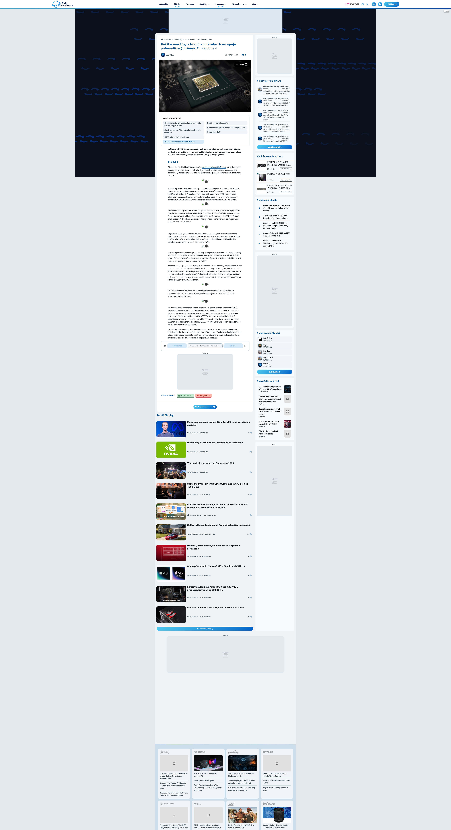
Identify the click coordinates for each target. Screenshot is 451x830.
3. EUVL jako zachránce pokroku (176, 137)
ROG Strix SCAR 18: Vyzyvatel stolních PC (205, 774)
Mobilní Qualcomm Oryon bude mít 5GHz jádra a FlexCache (213, 547)
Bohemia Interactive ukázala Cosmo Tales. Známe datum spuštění (174, 794)
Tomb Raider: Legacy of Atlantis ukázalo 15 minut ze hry (270, 411)
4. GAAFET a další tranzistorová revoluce (179, 142)
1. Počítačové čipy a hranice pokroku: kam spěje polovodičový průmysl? (182, 124)
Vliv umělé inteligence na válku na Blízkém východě (270, 387)
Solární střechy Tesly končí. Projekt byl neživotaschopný (218, 525)
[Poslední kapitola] (245, 345)
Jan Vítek (170, 55)
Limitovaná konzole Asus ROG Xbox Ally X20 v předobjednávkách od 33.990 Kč (212, 588)
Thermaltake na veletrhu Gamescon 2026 (210, 463)
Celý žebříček (274, 372)
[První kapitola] (165, 345)
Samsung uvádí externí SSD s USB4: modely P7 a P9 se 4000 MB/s (217, 485)
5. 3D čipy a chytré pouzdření (218, 123)
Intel (210, 39)
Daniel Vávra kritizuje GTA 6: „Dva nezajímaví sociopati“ (241, 826)
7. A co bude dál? (213, 132)
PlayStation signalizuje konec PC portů (269, 432)
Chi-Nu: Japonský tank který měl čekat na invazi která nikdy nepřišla (270, 399)
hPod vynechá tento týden (204, 781)
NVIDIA (192, 39)
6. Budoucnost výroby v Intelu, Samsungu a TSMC (226, 128)
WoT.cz (261, 404)
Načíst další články (205, 629)
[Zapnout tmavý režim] (380, 4)
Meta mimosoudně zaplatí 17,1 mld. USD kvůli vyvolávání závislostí (218, 423)
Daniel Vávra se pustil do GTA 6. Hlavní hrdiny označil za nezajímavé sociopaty (208, 787)
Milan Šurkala (192, 432)
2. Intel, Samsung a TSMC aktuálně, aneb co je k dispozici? (182, 131)
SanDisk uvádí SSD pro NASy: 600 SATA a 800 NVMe (215, 607)
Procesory (178, 39)
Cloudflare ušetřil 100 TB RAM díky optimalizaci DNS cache (241, 789)
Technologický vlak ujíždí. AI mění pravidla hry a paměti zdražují (241, 782)
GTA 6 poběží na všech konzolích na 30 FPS (269, 422)
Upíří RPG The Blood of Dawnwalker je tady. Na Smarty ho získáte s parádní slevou (173, 776)
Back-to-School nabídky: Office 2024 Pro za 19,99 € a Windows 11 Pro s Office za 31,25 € (217, 506)
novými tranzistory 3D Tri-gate (214, 167)
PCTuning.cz (263, 392)
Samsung (204, 39)
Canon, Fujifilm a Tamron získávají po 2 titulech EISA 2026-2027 (276, 826)
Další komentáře (275, 147)
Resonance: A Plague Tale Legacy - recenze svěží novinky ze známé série (173, 785)
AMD (198, 39)
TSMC (187, 39)
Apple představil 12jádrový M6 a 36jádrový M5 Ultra (216, 566)
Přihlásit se (392, 4)
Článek (168, 39)
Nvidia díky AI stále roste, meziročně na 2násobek (215, 442)
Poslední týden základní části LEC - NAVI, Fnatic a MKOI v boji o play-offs (174, 826)
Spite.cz (262, 417)
